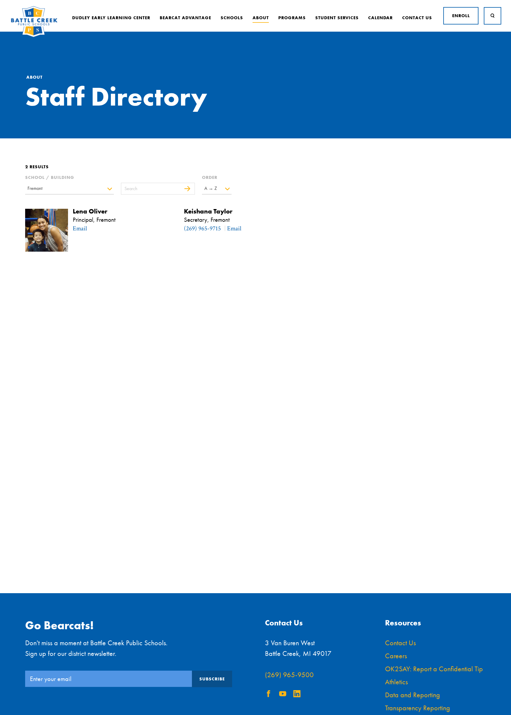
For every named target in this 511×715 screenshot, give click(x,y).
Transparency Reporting (417, 707)
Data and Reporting (412, 694)
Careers (396, 655)
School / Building (49, 177)
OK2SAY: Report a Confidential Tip (434, 668)
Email (80, 228)
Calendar (380, 18)
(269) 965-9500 (289, 674)
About (261, 18)
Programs (292, 18)
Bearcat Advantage (185, 18)
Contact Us (417, 18)
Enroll (461, 16)
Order (209, 177)
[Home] (34, 36)
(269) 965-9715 (202, 228)
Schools (232, 18)
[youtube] (282, 694)
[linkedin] (296, 694)
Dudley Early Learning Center (111, 18)
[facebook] (268, 694)
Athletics (396, 681)
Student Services (337, 18)
